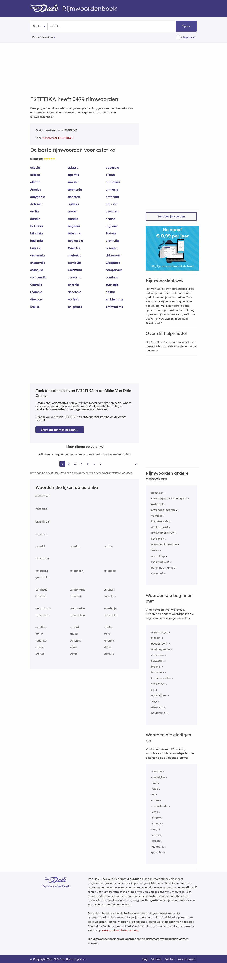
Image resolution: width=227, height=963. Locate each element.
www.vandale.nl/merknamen (120, 930)
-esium (155, 840)
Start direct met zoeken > (59, 429)
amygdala (37, 197)
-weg (154, 829)
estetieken (76, 570)
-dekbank (157, 846)
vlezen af (157, 573)
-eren (154, 812)
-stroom (156, 817)
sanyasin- (157, 660)
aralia (34, 211)
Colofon (169, 959)
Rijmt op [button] (37, 26)
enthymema (114, 307)
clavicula (74, 262)
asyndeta (113, 211)
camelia (111, 248)
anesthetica (77, 608)
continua (112, 277)
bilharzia (36, 233)
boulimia (36, 240)
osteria (40, 647)
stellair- (156, 637)
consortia (75, 277)
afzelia (35, 175)
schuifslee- (158, 684)
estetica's (41, 570)
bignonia (112, 226)
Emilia (34, 307)
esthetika (42, 496)
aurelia (35, 219)
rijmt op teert (159, 527)
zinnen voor (56, 138)
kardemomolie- (161, 678)
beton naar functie (163, 567)
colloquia (36, 270)
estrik (39, 633)
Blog (145, 959)
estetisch (109, 589)
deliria (110, 292)
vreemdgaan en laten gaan (169, 498)
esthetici (40, 596)
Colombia (75, 270)
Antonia (36, 204)
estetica (41, 509)
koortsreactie (159, 521)
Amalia (73, 182)
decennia (74, 292)
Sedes (155, 550)
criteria (73, 284)
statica (40, 654)
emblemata (114, 299)
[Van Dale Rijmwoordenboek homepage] (46, 8)
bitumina (74, 233)
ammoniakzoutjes (162, 533)
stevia (73, 654)
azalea (110, 219)
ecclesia (74, 299)
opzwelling (158, 556)
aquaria (111, 204)
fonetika (40, 640)
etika (107, 633)
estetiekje (110, 570)
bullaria (35, 248)
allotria (35, 182)
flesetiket (157, 492)
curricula (112, 284)
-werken (156, 771)
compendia (38, 277)
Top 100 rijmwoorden (171, 216)
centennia (37, 255)
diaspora (36, 299)
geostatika (42, 577)
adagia (73, 167)
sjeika (73, 647)
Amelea (35, 189)
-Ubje (154, 789)
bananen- (157, 672)
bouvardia (75, 240)
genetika (75, 640)
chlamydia (38, 262)
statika (108, 546)
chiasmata (113, 255)
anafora (74, 197)
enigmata (75, 307)
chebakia (75, 255)
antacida (112, 197)
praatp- (156, 666)
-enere (155, 835)
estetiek (75, 546)
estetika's (42, 521)
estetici (40, 546)
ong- (154, 701)
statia (107, 647)
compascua (114, 270)
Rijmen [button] (186, 26)
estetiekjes (111, 608)
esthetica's (42, 615)
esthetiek (76, 596)
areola (72, 211)
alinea (110, 175)
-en (153, 794)
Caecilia (74, 248)
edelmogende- (160, 649)
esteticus (41, 589)
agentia (73, 175)
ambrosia (113, 182)
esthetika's (42, 558)
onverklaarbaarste (163, 510)
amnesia (112, 189)
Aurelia (73, 219)
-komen (156, 823)
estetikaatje (77, 589)
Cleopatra (113, 262)
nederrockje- (159, 632)
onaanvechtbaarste (164, 544)
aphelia (73, 204)
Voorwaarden (186, 959)
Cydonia (36, 292)
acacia (35, 167)
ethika (74, 633)
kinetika (109, 640)
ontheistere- (159, 695)
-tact (154, 783)
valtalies (156, 515)
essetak (75, 627)
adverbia (112, 167)
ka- (153, 689)
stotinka (109, 654)
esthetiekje (111, 615)
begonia (74, 226)
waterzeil (157, 504)
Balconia (36, 226)
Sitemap (156, 959)
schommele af (160, 562)
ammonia (75, 189)
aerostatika (43, 608)
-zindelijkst (158, 777)
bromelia (112, 240)
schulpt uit (157, 538)
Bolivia (111, 233)
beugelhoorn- (159, 643)
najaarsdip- (158, 713)
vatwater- (157, 655)
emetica (40, 627)
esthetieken (77, 615)
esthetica (41, 534)
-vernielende (159, 806)
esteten (108, 627)
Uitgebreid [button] (188, 37)
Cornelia (36, 284)
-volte (155, 800)
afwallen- (157, 707)
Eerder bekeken (42, 37)
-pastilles (157, 852)
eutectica (110, 596)
